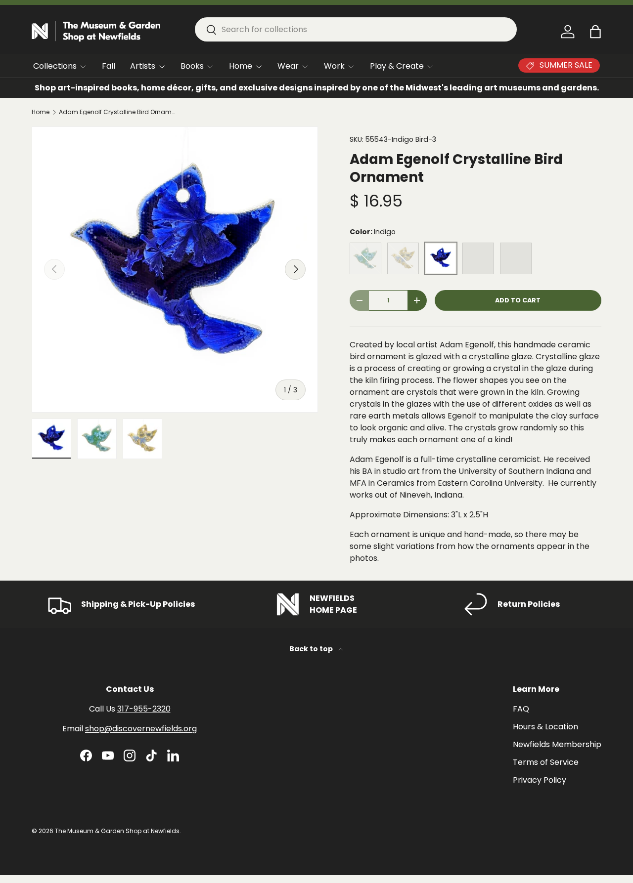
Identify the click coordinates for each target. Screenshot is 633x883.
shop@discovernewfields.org (141, 728)
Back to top (311, 649)
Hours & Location (545, 726)
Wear (288, 66)
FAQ (521, 709)
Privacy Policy (539, 780)
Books (192, 66)
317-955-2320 (144, 709)
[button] (595, 31)
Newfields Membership (557, 744)
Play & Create (397, 66)
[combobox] (356, 29)
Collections (55, 66)
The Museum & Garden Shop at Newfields (117, 831)
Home (240, 66)
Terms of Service (546, 762)
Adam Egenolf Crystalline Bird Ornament (118, 112)
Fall (108, 66)
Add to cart (518, 300)
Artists (142, 66)
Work (334, 66)
